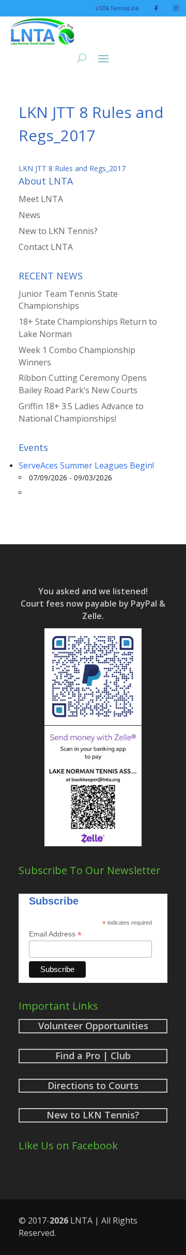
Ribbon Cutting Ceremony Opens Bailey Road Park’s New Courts (83, 384)
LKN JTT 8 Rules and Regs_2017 (72, 168)
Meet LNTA (41, 199)
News (29, 215)
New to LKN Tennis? (58, 231)
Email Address (55, 934)
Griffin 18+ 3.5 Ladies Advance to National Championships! (81, 412)
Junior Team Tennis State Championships (68, 300)
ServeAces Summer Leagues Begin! (86, 465)
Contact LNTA (46, 247)
